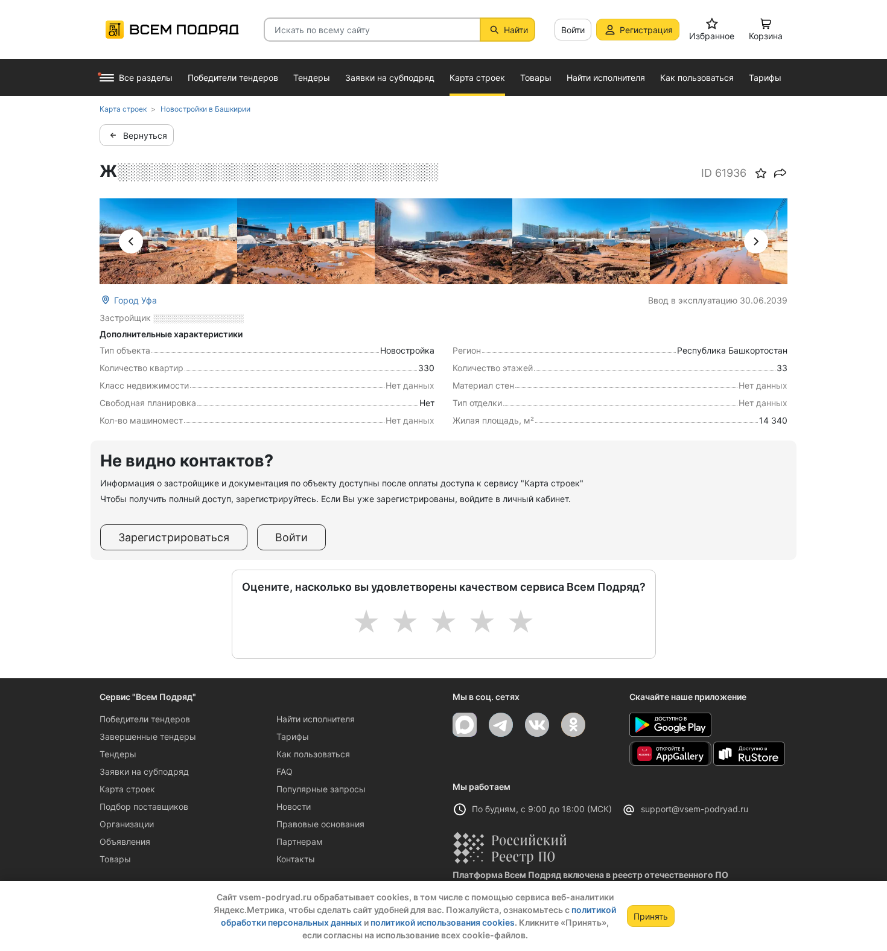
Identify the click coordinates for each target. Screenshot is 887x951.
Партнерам (299, 841)
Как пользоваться (313, 754)
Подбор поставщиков (144, 806)
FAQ (284, 771)
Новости (293, 806)
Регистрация (646, 30)
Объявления (125, 841)
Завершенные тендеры (148, 736)
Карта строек (127, 789)
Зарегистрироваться (173, 537)
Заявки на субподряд (144, 771)
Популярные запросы (321, 789)
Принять (651, 916)
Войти (573, 30)
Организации (127, 824)
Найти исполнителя (315, 719)
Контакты (295, 859)
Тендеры (118, 754)
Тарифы (292, 736)
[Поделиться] (780, 173)
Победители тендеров (145, 719)
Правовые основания (320, 824)
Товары (115, 859)
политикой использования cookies (442, 922)
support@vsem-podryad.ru (694, 809)
